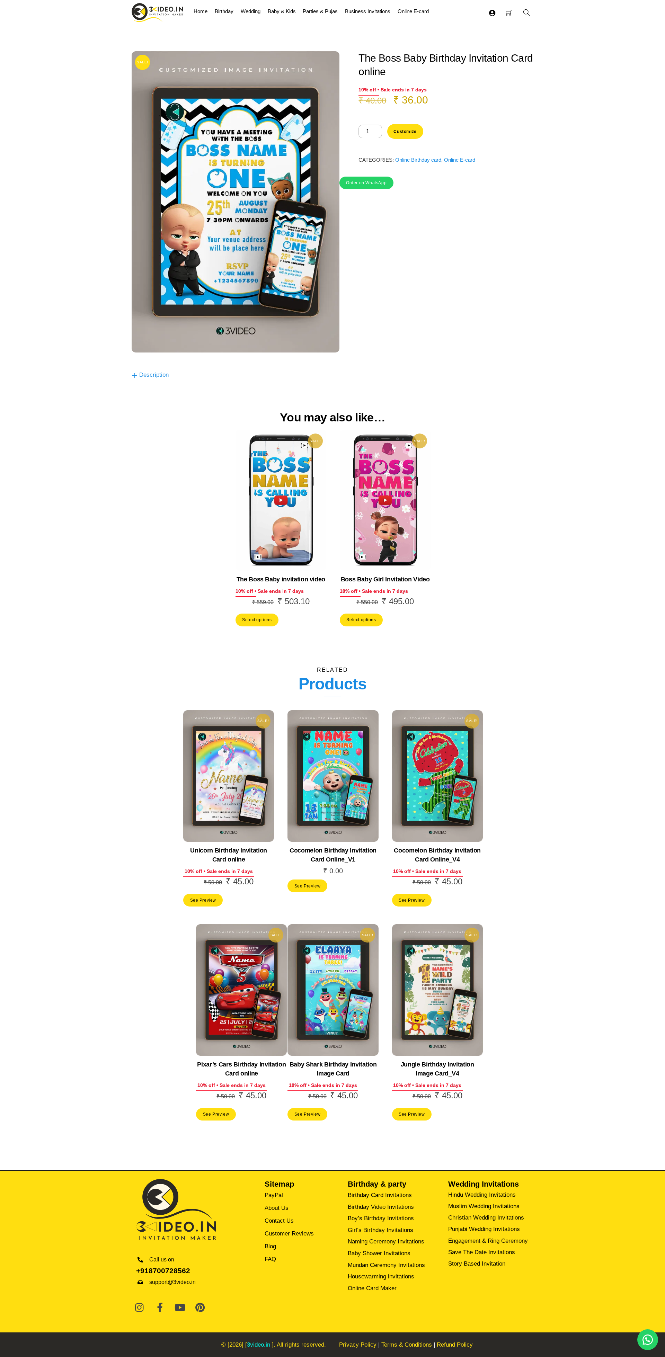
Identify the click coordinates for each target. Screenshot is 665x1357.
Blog (270, 1246)
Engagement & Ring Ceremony (488, 1241)
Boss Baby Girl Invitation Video (385, 579)
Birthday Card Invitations (380, 1195)
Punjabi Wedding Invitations (484, 1229)
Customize (404, 131)
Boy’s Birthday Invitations (381, 1218)
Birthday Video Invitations (381, 1207)
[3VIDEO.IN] (158, 11)
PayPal (274, 1195)
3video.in (258, 1344)
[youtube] (180, 1308)
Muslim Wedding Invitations (484, 1206)
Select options (257, 619)
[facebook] (160, 1308)
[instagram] (140, 1308)
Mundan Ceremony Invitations (386, 1265)
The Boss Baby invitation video (281, 579)
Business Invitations (367, 11)
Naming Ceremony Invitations (386, 1241)
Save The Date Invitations (481, 1252)
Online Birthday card (418, 160)
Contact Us (279, 1220)
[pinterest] (200, 1308)
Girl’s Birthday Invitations (380, 1230)
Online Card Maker (372, 1288)
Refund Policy (455, 1344)
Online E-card (413, 11)
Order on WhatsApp (366, 182)
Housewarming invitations (381, 1276)
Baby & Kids (282, 11)
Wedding (250, 11)
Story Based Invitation (476, 1263)
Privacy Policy (357, 1344)
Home (200, 11)
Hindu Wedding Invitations (482, 1194)
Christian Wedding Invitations (486, 1217)
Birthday (224, 11)
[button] (366, 182)
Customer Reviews (289, 1233)
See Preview (203, 900)
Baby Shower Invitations (379, 1253)
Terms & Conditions (406, 1344)
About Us (277, 1208)
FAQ (270, 1259)
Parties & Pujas (320, 11)
